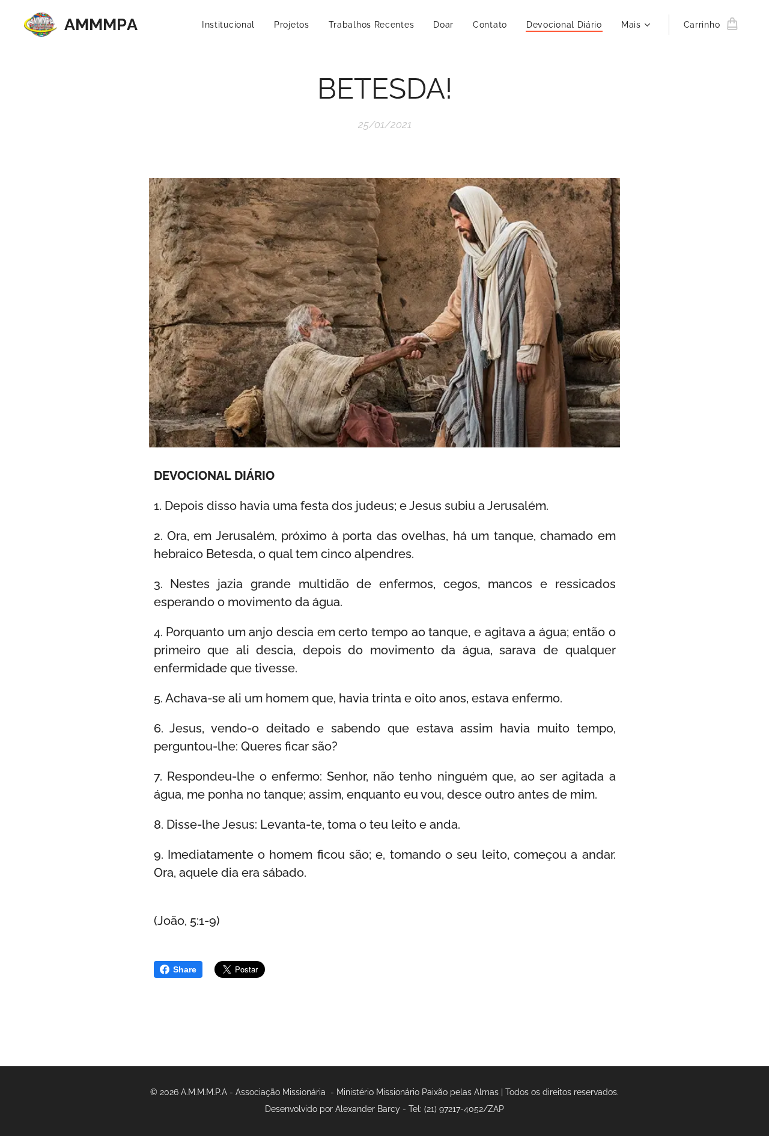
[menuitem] (231, 25)
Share (184, 969)
